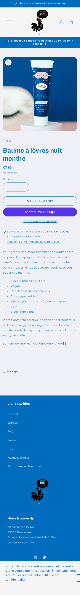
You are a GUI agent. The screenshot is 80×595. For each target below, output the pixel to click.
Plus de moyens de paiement (40, 221)
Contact (12, 414)
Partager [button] (13, 371)
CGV (10, 449)
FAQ (10, 431)
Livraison (13, 422)
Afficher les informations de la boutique (33, 241)
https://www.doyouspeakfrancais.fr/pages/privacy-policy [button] (41, 587)
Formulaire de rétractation (24, 466)
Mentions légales (18, 457)
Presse (11, 440)
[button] (8, 22)
